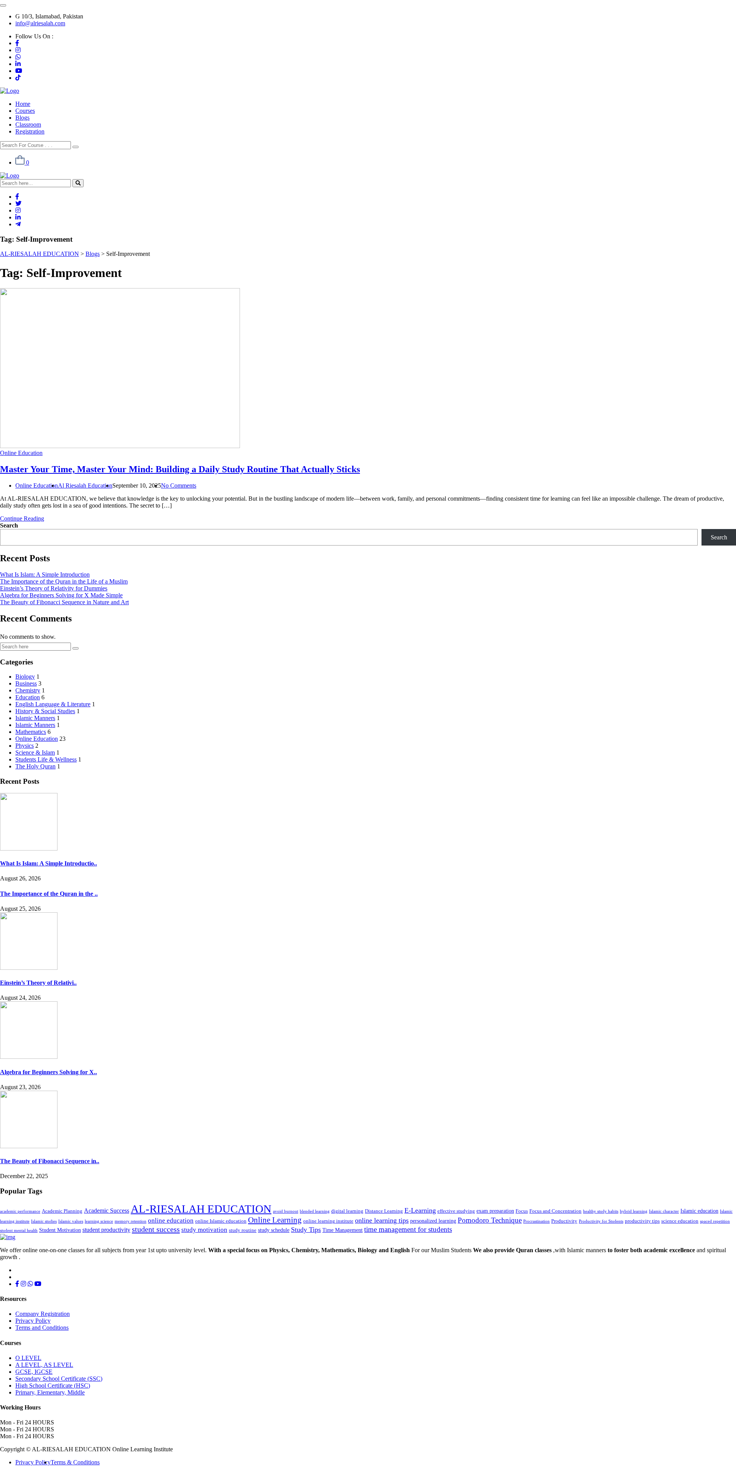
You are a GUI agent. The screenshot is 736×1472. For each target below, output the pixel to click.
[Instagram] (18, 50)
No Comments (178, 485)
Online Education (21, 453)
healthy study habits (600, 1211)
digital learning (347, 1211)
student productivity (106, 1229)
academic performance (20, 1211)
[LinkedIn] (18, 64)
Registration (29, 131)
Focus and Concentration (555, 1211)
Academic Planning (62, 1211)
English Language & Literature (52, 704)
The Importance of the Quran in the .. (49, 893)
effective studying (456, 1211)
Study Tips (306, 1229)
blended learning (315, 1211)
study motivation (204, 1229)
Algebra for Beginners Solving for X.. (48, 1072)
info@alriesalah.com (40, 23)
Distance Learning (384, 1211)
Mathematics (30, 732)
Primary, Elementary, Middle (50, 1392)
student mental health (19, 1230)
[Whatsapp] (18, 57)
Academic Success (106, 1210)
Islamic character (664, 1211)
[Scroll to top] (3, 5)
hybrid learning (633, 1211)
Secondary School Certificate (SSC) (58, 1378)
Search (9, 525)
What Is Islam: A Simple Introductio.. (48, 863)
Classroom (28, 124)
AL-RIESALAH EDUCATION (201, 1209)
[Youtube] (18, 71)
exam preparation (495, 1211)
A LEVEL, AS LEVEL (44, 1365)
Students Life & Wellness (46, 759)
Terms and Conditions (42, 1327)
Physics (24, 745)
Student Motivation (60, 1230)
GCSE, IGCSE (34, 1371)
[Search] (75, 147)
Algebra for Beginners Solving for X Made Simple (61, 595)
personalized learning (433, 1221)
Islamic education (699, 1211)
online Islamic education (220, 1221)
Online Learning (275, 1220)
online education (171, 1220)
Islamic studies (44, 1221)
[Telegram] (18, 224)
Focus (522, 1211)
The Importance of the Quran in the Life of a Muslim (64, 581)
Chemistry (27, 690)
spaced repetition (715, 1221)
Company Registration (42, 1313)
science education (679, 1221)
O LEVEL (28, 1358)
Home (22, 104)
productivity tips (642, 1221)
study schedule (273, 1230)
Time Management (342, 1230)
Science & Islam (35, 752)
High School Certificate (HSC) (52, 1385)
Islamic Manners (35, 718)
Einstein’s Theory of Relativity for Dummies (53, 588)
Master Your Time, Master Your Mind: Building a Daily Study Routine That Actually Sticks (180, 469)
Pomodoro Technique (490, 1220)
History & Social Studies (45, 711)
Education (27, 697)
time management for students (408, 1229)
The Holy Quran (35, 766)
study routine (242, 1230)
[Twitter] (18, 203)
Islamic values (70, 1221)
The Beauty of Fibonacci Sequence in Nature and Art (64, 602)
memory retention (130, 1221)
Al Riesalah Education (85, 485)
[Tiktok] (18, 77)
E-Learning (420, 1210)
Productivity (564, 1221)
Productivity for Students (601, 1221)
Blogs (22, 117)
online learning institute (328, 1221)
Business (26, 683)
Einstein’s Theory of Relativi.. (38, 982)
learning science (99, 1221)
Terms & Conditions (75, 1462)
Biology (25, 676)
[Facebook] (17, 43)
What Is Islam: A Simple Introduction (45, 574)
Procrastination (536, 1221)
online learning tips (382, 1220)
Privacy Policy (33, 1320)
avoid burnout (285, 1211)
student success (156, 1229)
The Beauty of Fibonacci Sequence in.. (49, 1161)
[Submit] (75, 648)
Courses (25, 110)
